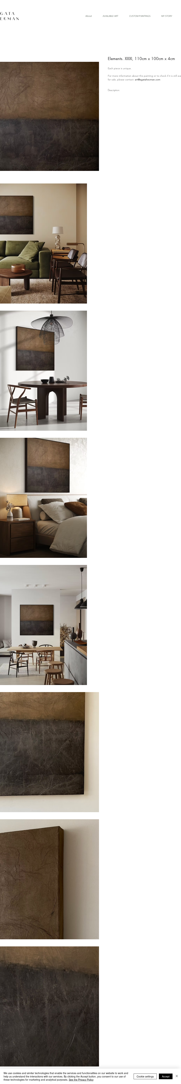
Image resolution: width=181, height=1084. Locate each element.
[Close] (177, 1076)
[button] (110, 16)
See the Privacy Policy (81, 1079)
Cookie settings (145, 1076)
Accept (166, 1076)
